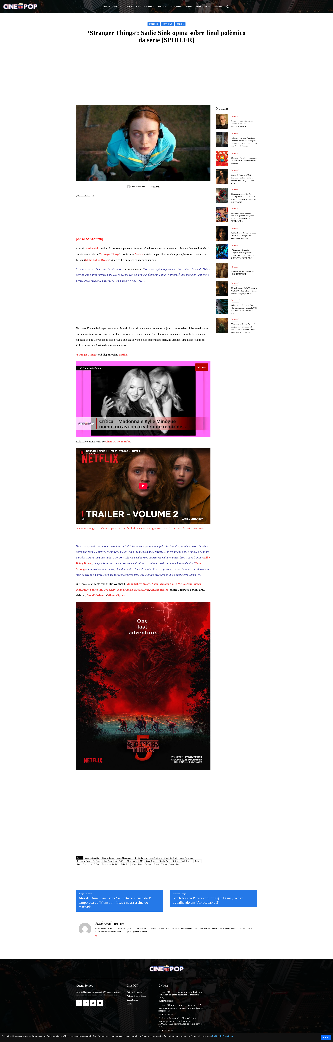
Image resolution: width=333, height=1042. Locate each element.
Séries (180, 24)
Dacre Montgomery (124, 858)
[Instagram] (96, 936)
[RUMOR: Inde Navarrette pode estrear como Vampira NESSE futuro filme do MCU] (222, 233)
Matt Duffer (119, 861)
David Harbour (96, 595)
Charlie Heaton (159, 589)
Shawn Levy (137, 864)
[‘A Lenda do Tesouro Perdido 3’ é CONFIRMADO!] (222, 270)
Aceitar (326, 1037)
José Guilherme (138, 187)
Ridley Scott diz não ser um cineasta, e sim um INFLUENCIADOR (242, 123)
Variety (139, 254)
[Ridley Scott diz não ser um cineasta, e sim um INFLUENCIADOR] (222, 121)
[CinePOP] (32, 6)
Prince (197, 861)
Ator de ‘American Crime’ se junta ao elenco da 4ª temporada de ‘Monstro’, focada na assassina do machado (115, 902)
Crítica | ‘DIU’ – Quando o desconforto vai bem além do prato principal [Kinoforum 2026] (180, 995)
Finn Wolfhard (156, 858)
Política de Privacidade (222, 1036)
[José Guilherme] (129, 187)
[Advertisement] (166, 67)
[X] (93, 1003)
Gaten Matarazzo (186, 858)
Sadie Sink (92, 248)
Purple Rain (82, 864)
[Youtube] (100, 1003)
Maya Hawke (125, 589)
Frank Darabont (170, 858)
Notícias (167, 24)
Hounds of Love (83, 861)
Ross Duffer (94, 864)
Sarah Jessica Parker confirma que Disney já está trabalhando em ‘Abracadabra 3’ (208, 900)
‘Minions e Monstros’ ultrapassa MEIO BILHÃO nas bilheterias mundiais (244, 160)
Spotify (148, 864)
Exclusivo (235, 301)
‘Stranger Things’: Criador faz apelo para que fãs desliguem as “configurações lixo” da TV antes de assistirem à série (140, 528)
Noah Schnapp (160, 583)
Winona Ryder (116, 595)
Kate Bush (108, 861)
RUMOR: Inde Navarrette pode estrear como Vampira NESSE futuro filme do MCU (243, 235)
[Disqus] (143, 817)
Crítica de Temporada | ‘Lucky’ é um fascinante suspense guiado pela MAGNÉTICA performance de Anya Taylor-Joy (180, 1022)
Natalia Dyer (141, 589)
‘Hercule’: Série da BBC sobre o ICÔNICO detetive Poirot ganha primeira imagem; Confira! (244, 291)
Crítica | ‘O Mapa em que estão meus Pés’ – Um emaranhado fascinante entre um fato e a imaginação (181, 1008)
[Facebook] (79, 1003)
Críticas (162, 1001)
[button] (227, 6)
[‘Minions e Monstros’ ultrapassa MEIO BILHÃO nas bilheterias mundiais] (222, 158)
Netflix (153, 24)
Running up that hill (110, 864)
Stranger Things (109, 254)
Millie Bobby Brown (97, 260)
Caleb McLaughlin (181, 583)
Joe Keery (110, 589)
